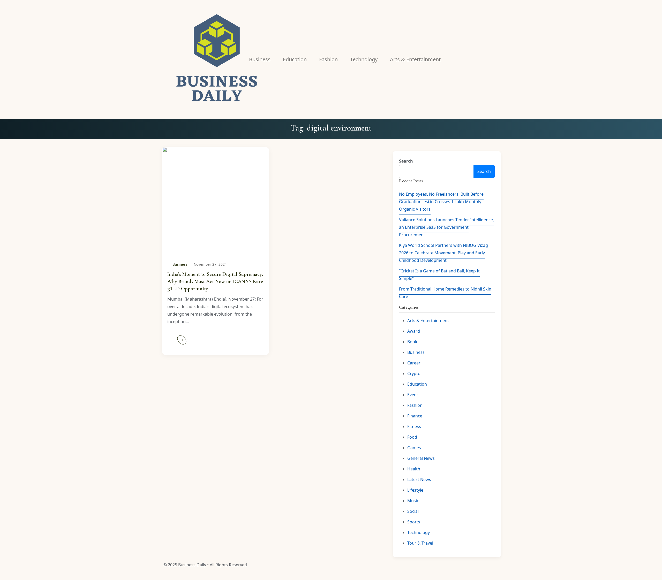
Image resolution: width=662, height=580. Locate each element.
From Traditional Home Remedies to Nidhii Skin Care (445, 292)
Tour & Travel (420, 543)
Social (413, 511)
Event (412, 395)
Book (412, 342)
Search (406, 161)
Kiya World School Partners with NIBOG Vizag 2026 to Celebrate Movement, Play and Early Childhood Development (443, 252)
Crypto (413, 373)
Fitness (414, 426)
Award (413, 331)
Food (412, 437)
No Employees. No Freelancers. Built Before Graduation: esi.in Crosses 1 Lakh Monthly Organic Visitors (441, 201)
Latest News (419, 479)
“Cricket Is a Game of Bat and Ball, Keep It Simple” (439, 274)
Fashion (415, 405)
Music (413, 500)
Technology (418, 532)
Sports (413, 522)
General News (421, 458)
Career (413, 363)
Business (179, 264)
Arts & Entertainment (428, 320)
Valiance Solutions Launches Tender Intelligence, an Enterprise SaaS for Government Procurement (446, 227)
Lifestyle (415, 490)
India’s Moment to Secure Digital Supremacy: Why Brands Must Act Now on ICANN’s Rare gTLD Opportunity (215, 281)
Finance (414, 416)
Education (417, 384)
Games (414, 448)
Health (413, 469)
